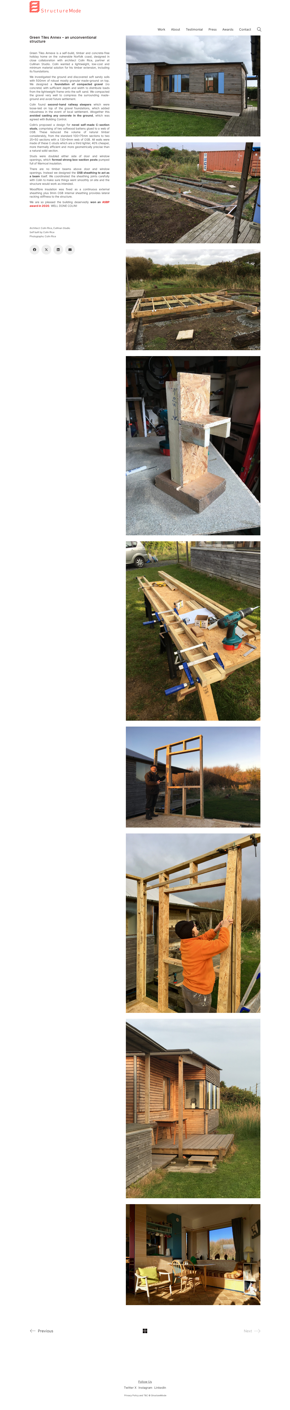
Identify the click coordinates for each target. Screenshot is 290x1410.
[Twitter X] (46, 250)
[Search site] (259, 30)
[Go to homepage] (55, 26)
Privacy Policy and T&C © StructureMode (145, 1395)
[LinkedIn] (58, 250)
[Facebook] (34, 250)
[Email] (70, 250)
